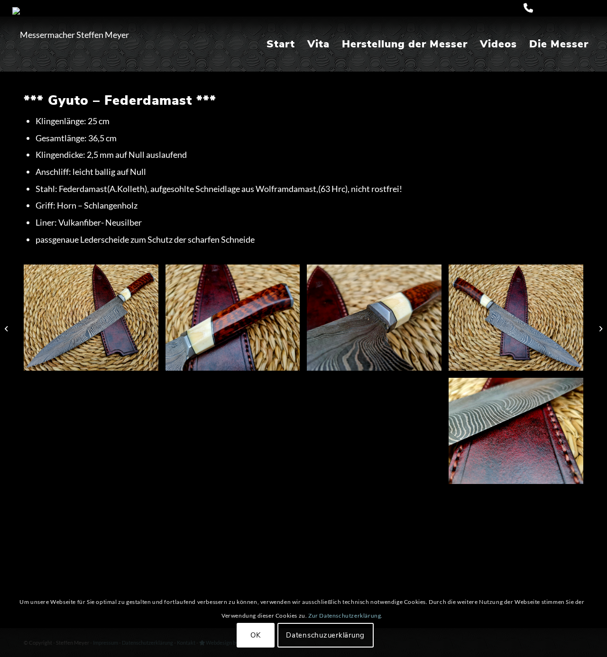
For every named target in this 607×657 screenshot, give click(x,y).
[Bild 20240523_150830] (378, 321)
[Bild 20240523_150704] (236, 547)
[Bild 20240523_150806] (95, 434)
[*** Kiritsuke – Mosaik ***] (599, 328)
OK (255, 635)
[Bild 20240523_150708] (95, 547)
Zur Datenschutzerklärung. (345, 616)
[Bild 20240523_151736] (519, 434)
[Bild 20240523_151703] (519, 321)
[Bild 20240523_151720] (236, 434)
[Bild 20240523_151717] (236, 321)
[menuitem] (280, 44)
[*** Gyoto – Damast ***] (7, 328)
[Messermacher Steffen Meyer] (70, 34)
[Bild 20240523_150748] (95, 321)
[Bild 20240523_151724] (378, 434)
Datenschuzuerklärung (325, 635)
